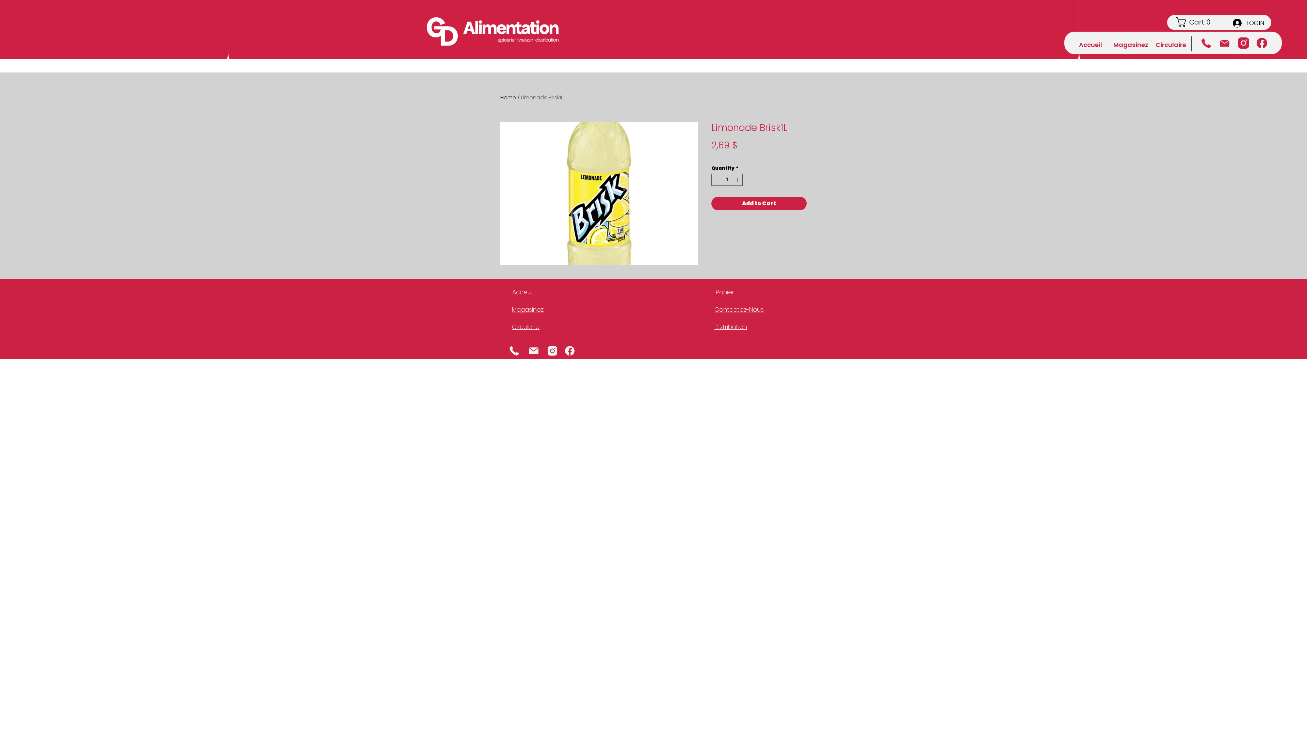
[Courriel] (1224, 43)
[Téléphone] (1206, 43)
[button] (1198, 22)
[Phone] (514, 350)
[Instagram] (1243, 43)
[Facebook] (1262, 42)
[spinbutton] (727, 180)
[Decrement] (716, 180)
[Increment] (738, 180)
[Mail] (533, 350)
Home (508, 97)
